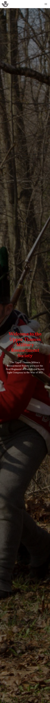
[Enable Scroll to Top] (45, 698)
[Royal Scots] (6, 4)
